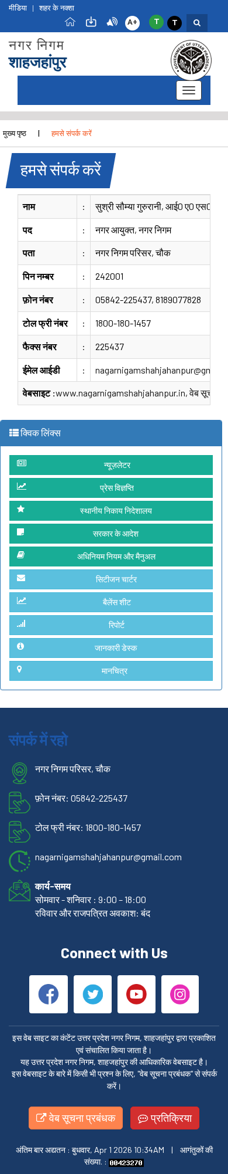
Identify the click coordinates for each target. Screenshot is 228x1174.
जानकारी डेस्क (116, 648)
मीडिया (18, 8)
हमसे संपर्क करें (71, 133)
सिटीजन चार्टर (116, 579)
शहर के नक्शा (56, 8)
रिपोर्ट (117, 625)
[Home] (70, 20)
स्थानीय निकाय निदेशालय (116, 510)
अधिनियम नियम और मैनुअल (116, 556)
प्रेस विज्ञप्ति (117, 488)
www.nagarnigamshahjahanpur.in (120, 392)
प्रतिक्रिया (170, 1117)
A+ (132, 22)
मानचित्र (114, 671)
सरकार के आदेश (116, 533)
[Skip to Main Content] (91, 20)
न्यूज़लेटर (117, 465)
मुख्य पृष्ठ (14, 133)
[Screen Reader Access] (112, 20)
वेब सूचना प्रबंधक (81, 1117)
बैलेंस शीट (117, 602)
